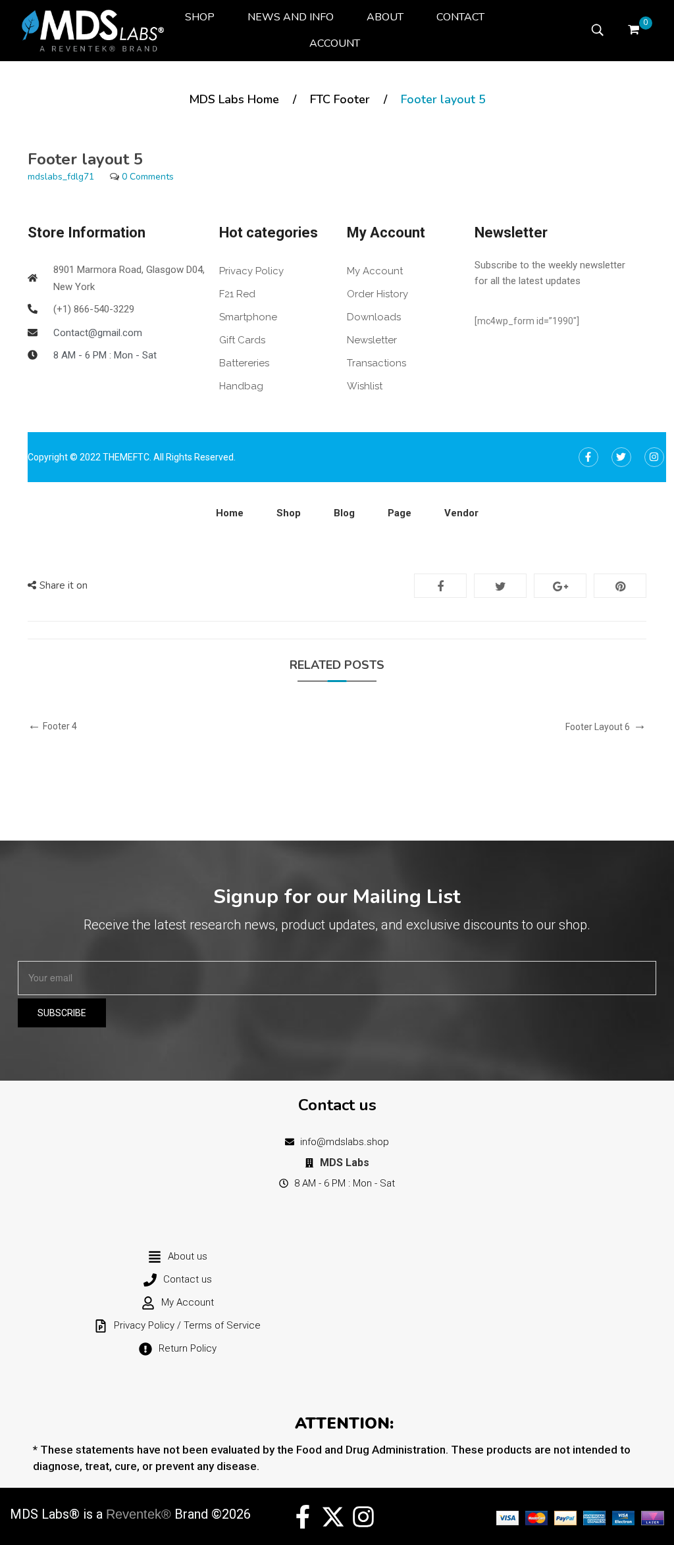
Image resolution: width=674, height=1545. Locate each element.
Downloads (374, 317)
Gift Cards (242, 340)
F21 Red (237, 294)
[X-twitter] (333, 1517)
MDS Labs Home (234, 99)
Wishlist (364, 386)
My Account (375, 271)
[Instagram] (363, 1517)
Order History (377, 294)
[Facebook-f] (303, 1517)
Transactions (376, 363)
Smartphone (248, 317)
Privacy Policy (251, 271)
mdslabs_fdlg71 (61, 176)
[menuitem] (199, 17)
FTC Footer (340, 99)
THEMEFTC (126, 457)
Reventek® (138, 1514)
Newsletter (372, 340)
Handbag (241, 386)
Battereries (244, 363)
